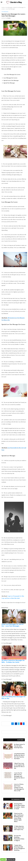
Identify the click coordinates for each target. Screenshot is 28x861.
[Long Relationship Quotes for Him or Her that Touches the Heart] (8, 756)
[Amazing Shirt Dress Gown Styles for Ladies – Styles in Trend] (8, 806)
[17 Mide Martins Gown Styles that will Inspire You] (8, 828)
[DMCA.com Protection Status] (8, 859)
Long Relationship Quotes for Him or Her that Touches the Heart (19, 756)
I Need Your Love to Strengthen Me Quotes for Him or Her (19, 766)
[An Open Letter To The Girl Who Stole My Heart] (8, 747)
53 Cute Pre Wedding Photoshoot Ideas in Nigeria (19, 838)
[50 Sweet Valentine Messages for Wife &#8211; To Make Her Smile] (14, 646)
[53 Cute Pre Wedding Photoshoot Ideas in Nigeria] (8, 838)
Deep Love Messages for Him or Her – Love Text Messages (13, 625)
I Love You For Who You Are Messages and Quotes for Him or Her (19, 776)
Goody (8, 18)
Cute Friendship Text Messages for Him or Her (14, 697)
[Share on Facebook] (16, 723)
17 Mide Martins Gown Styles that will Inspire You (19, 827)
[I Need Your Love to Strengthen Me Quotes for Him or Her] (8, 766)
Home (3, 7)
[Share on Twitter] (19, 723)
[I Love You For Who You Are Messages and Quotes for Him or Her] (8, 775)
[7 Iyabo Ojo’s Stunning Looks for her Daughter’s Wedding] (8, 847)
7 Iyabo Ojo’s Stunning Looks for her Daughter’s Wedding (19, 847)
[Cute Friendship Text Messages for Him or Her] (14, 682)
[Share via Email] (24, 723)
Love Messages (8, 7)
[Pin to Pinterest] (21, 723)
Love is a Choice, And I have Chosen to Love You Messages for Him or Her (19, 787)
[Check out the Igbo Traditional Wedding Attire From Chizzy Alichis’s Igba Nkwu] (8, 816)
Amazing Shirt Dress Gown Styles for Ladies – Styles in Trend (19, 806)
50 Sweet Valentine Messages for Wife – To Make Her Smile (13, 661)
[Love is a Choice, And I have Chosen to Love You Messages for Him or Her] (8, 786)
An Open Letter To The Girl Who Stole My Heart (19, 746)
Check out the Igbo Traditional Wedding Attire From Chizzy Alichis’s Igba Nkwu (18, 817)
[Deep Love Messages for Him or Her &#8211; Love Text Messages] (14, 610)
